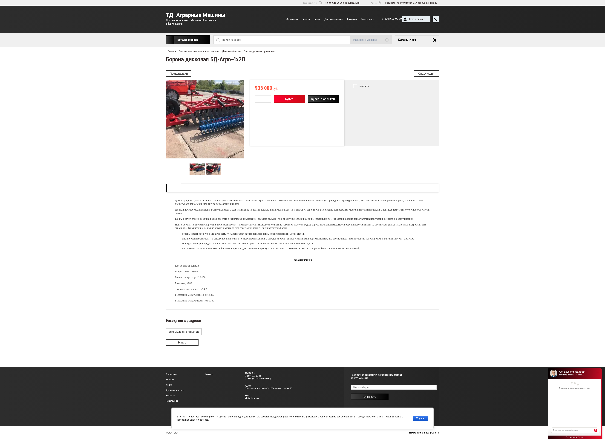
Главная (172, 51)
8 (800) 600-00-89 (392, 18)
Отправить (369, 396)
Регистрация (367, 19)
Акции (317, 19)
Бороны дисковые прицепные (259, 51)
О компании (292, 19)
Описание (174, 187)
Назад (182, 342)
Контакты (352, 19)
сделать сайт (415, 432)
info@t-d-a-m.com (252, 398)
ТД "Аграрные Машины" (196, 15)
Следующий (426, 73)
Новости (306, 19)
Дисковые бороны (231, 51)
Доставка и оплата (333, 19)
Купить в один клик (323, 99)
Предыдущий (179, 73)
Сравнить (364, 86)
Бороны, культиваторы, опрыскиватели (199, 51)
